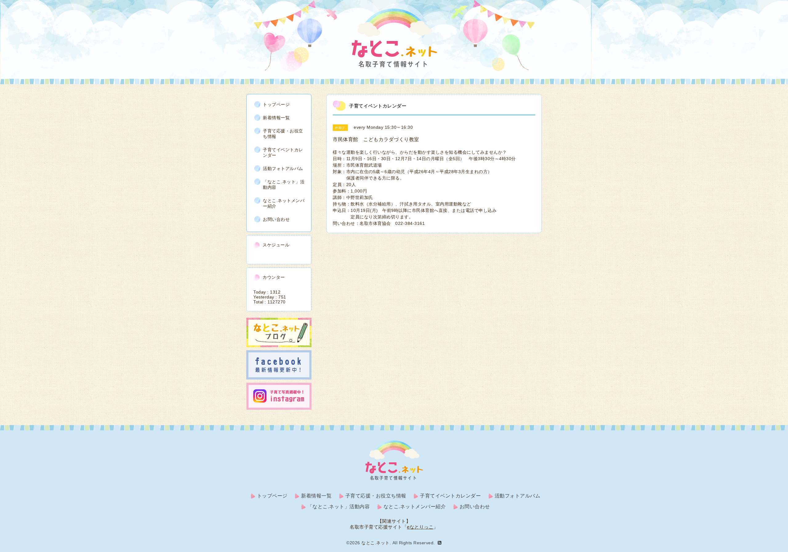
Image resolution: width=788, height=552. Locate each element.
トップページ (276, 104)
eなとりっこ (420, 527)
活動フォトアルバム (283, 168)
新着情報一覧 (276, 117)
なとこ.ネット (375, 542)
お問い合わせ (276, 219)
